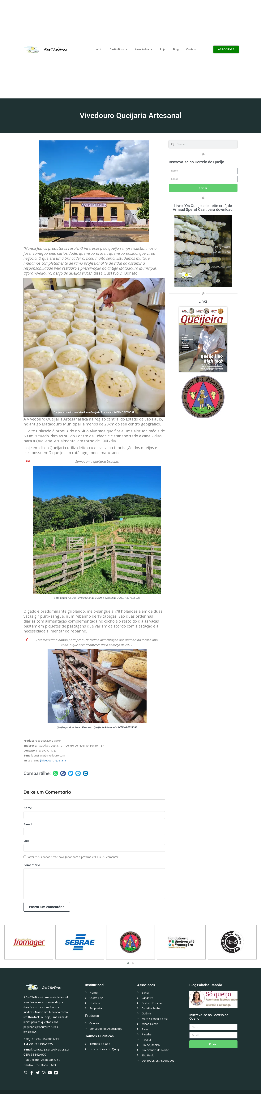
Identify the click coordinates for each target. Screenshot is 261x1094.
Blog (176, 49)
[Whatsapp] (25, 1073)
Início (99, 49)
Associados (142, 49)
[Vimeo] (56, 1073)
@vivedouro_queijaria (53, 760)
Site (26, 841)
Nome (28, 808)
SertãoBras (117, 49)
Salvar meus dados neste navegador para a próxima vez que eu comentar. (73, 857)
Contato (191, 49)
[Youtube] (50, 1073)
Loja (162, 49)
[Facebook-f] (31, 1073)
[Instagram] (44, 1073)
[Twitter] (38, 1073)
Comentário (32, 865)
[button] (55, 773)
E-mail (28, 824)
